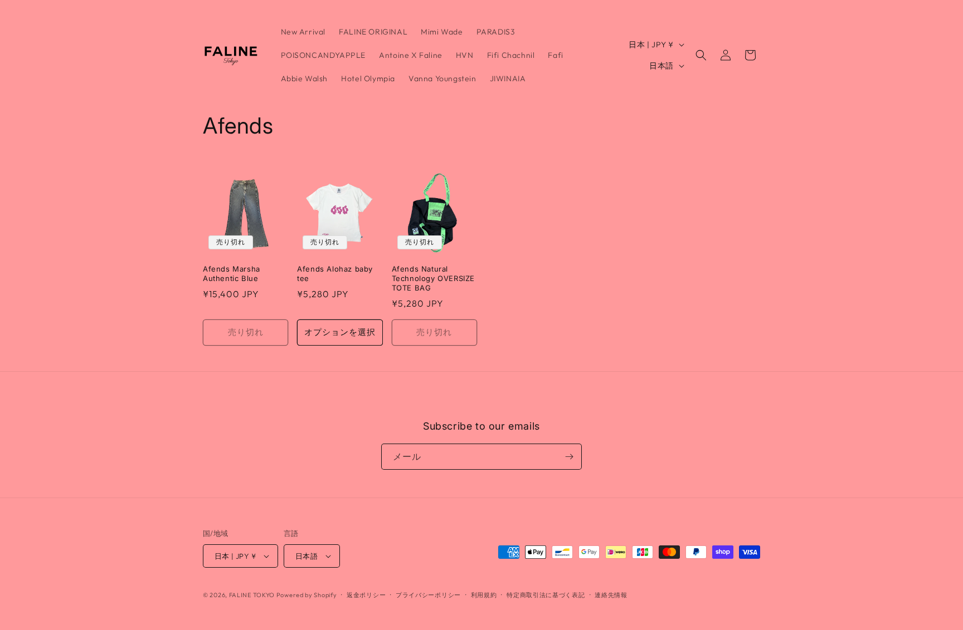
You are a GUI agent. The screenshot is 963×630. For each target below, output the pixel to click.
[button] (701, 55)
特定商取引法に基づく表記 (546, 595)
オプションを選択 (340, 332)
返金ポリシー (366, 595)
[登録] (569, 457)
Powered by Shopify (306, 595)
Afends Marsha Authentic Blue (231, 273)
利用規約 (484, 595)
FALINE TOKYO (252, 595)
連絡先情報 (611, 595)
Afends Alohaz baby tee (335, 273)
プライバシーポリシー (428, 595)
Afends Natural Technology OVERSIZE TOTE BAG (433, 278)
